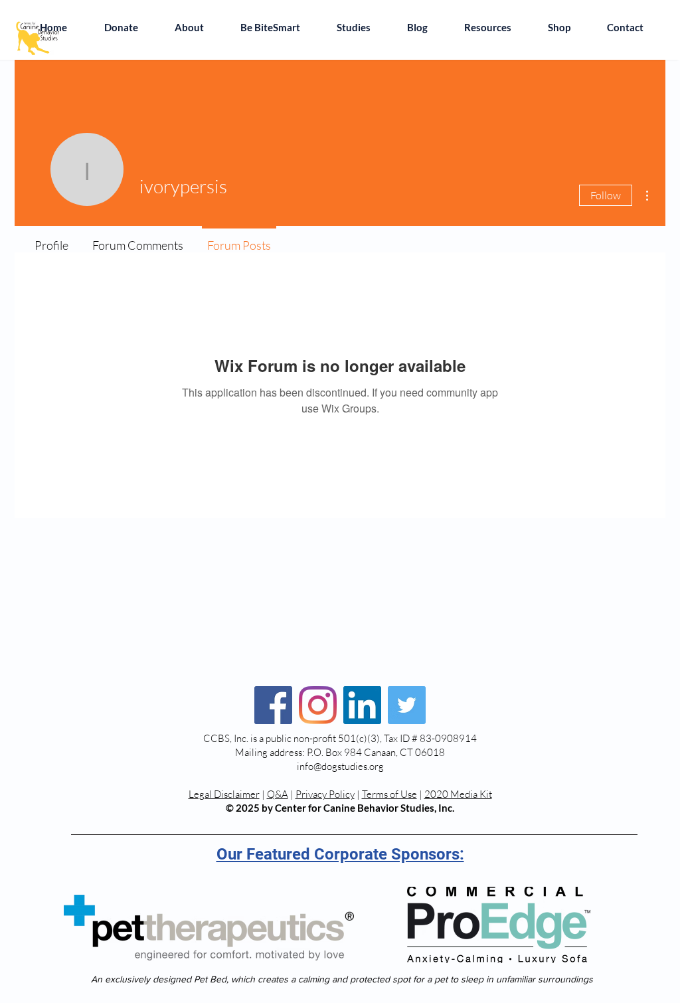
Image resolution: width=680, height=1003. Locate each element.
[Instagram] (318, 705)
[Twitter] (407, 705)
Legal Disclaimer (224, 794)
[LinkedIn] (362, 705)
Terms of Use (389, 794)
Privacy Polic (323, 794)
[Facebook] (273, 705)
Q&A (277, 794)
